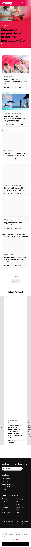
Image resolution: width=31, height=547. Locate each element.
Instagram (15, 528)
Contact (4, 489)
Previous (28, 360)
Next (3, 360)
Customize (15, 539)
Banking (4, 499)
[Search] (22, 3)
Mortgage (5, 507)
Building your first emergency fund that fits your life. (15, 81)
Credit (4, 501)
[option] (15, 370)
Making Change (8, 220)
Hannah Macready (9, 124)
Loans (18, 504)
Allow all (15, 544)
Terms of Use (20, 524)
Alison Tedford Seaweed (15, 440)
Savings (18, 510)
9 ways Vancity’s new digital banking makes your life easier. (15, 259)
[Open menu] (27, 3)
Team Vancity (5, 44)
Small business (6, 512)
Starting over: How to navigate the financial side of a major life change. (15, 118)
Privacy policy (11, 524)
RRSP (3, 510)
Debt (18, 501)
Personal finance (21, 507)
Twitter (6, 528)
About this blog (6, 487)
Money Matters (5, 26)
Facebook (10, 528)
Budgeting (19, 499)
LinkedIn (20, 528)
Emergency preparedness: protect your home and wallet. (13, 35)
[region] (15, 537)
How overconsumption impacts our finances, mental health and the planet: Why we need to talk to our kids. (15, 430)
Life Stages (7, 113)
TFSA (18, 512)
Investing (4, 504)
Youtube (25, 528)
